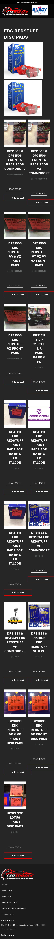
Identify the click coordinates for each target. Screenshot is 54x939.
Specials (6, 896)
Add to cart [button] (18, 198)
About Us (7, 890)
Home (5, 884)
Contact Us (8, 914)
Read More (15, 189)
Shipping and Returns (14, 908)
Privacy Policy (9, 902)
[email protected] (8, 929)
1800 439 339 (32, 3)
